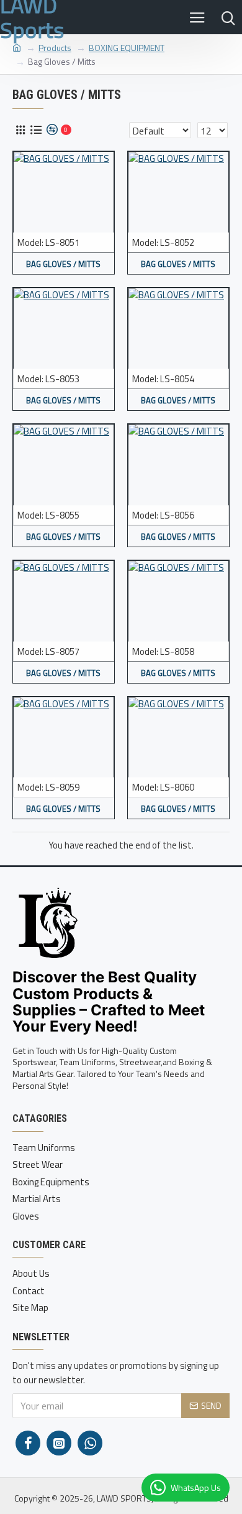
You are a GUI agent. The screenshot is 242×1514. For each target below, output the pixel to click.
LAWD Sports (32, 17)
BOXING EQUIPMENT (126, 47)
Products (54, 47)
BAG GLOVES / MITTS (63, 264)
